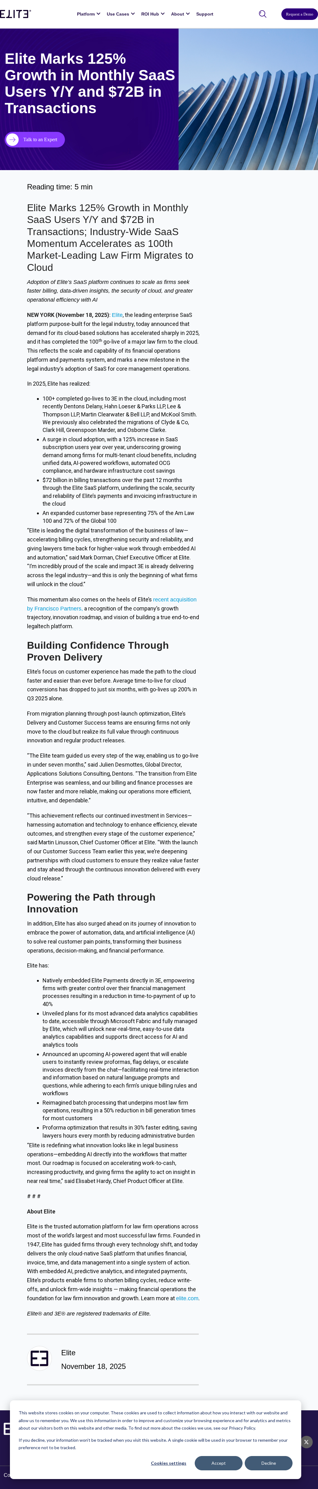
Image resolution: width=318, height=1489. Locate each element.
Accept (218, 1463)
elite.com (187, 1298)
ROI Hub (150, 14)
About (177, 14)
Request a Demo (299, 14)
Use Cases (118, 14)
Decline (268, 1463)
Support (204, 14)
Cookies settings (168, 1463)
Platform (86, 14)
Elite (117, 315)
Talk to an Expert (40, 139)
